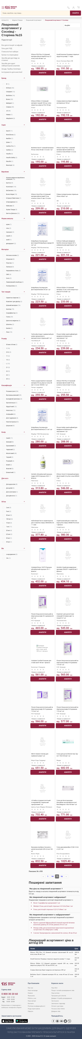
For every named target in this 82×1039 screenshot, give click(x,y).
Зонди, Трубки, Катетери (11, 69)
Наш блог (54, 988)
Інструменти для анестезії (12, 72)
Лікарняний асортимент (34, 20)
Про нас (30, 988)
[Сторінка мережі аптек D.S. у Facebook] (53, 1021)
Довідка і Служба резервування (61, 998)
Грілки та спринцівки (10, 55)
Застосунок (55, 1001)
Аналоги (42, 73)
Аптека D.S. (5, 20)
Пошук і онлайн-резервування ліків (62, 990)
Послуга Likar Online (58, 1008)
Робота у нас (32, 998)
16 (62, 876)
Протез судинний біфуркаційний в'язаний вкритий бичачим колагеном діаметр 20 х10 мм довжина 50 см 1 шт (53, 923)
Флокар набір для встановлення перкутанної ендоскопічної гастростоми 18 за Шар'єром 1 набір (53, 928)
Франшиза (31, 995)
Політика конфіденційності (36, 1006)
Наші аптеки (55, 993)
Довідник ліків (55, 1011)
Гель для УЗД (7, 48)
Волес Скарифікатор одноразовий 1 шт (46, 903)
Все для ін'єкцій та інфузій (12, 45)
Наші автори (32, 1001)
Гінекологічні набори (10, 52)
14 (52, 876)
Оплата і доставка (57, 1006)
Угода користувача (34, 1008)
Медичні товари (17, 20)
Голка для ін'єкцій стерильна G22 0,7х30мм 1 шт (49, 909)
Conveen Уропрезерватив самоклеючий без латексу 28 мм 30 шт (55, 933)
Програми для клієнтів (58, 995)
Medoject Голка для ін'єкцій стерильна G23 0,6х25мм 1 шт (53, 906)
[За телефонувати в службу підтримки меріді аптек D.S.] (68, 8)
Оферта (30, 1011)
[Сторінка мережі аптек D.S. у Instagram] (57, 1021)
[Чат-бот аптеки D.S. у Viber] (69, 1021)
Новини (30, 993)
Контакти (31, 1003)
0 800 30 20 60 (10, 994)
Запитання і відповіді (58, 1003)
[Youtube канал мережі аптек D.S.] (61, 1021)
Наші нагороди (33, 990)
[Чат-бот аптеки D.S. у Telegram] (65, 1021)
